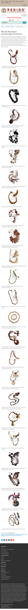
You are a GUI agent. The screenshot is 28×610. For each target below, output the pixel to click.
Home (2, 1)
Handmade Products (10, 26)
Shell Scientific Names (5, 572)
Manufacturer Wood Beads (6, 534)
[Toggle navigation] (24, 22)
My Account (3, 567)
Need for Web (8, 607)
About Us (7, 1)
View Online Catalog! (14, 17)
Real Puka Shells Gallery (5, 577)
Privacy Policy (3, 550)
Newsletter (3, 569)
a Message (6, 46)
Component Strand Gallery (6, 576)
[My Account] (25, 5)
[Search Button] (24, 15)
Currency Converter (20, 1)
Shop (2, 2)
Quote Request (4, 564)
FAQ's (11, 1)
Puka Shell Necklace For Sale (18, 534)
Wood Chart (3, 574)
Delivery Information (5, 553)
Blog (14, 1)
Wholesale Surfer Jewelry (10, 535)
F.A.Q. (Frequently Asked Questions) (7, 549)
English (12, 20)
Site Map (2, 559)
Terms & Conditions (4, 552)
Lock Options (3, 575)
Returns (2, 558)
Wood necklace (19, 26)
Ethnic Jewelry (19, 535)
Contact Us (7, 2)
